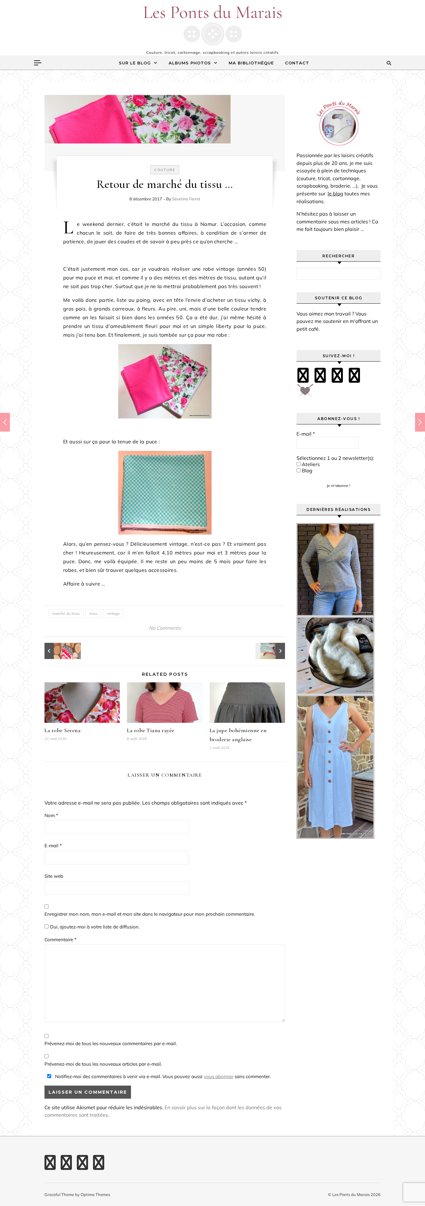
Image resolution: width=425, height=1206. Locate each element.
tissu (93, 613)
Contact (297, 62)
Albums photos (190, 62)
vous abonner (218, 1076)
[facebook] (303, 375)
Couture (164, 170)
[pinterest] (320, 375)
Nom (51, 815)
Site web (53, 876)
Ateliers (310, 464)
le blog (335, 193)
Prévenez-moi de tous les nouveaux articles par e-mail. (103, 1064)
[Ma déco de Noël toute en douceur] (58, 651)
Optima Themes (95, 1194)
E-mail (53, 845)
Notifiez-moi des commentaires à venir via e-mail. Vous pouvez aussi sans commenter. (162, 1076)
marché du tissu (66, 613)
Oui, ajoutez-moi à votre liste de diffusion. (94, 927)
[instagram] (337, 375)
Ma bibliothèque (251, 62)
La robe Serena (62, 730)
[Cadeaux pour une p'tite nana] (271, 651)
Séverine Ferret (186, 198)
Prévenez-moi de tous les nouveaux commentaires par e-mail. (110, 1043)
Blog (306, 470)
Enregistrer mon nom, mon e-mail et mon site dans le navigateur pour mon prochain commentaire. (149, 914)
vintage (113, 613)
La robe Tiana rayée (151, 730)
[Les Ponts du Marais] (212, 25)
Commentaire (60, 939)
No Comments (165, 628)
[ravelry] (354, 375)
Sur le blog (135, 62)
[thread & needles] (305, 392)
